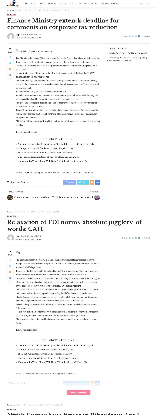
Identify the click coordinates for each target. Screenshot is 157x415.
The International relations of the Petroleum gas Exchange (48, 157)
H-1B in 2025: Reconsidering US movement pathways (45, 152)
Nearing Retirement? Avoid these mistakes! (128, 53)
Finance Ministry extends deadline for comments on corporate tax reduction (59, 172)
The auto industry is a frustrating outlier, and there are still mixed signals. (56, 144)
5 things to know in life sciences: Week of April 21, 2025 (46, 148)
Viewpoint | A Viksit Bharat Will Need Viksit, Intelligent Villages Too (53, 161)
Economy (11, 15)
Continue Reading (78, 392)
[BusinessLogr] (13, 3)
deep (17, 35)
